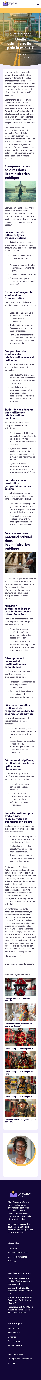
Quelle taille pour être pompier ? (18, 1097)
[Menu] (38, 3)
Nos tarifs (12, 1248)
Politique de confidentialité (20, 1359)
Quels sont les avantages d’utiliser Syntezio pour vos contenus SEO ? (20, 1281)
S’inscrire (12, 1337)
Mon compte (14, 1332)
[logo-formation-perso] (10, 3)
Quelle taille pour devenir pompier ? (20, 1049)
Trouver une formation (18, 1252)
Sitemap (11, 1363)
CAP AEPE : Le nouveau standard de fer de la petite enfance (20, 1291)
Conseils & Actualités (17, 1257)
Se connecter (14, 1341)
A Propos (12, 1261)
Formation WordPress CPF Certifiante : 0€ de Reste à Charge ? (20, 1300)
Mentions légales (15, 1354)
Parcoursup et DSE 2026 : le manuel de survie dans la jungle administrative (20, 1310)
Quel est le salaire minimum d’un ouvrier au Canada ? (18, 1025)
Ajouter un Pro (14, 1328)
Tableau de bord (15, 1345)
